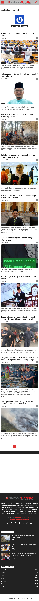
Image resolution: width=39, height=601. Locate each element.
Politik (2, 103)
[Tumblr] (24, 523)
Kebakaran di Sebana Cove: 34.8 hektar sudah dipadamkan (18, 115)
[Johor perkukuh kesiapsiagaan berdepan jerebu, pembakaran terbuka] (19, 420)
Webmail (24, 596)
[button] (36, 2)
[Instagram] (12, 523)
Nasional (3, 63)
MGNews (3, 578)
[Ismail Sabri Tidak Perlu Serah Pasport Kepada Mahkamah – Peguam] (5, 556)
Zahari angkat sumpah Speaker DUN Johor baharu (19, 277)
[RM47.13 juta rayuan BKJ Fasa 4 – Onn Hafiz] (19, 52)
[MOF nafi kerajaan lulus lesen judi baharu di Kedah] (5, 538)
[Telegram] (20, 523)
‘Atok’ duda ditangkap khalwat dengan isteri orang (18, 238)
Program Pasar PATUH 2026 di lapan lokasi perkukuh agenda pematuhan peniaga (19, 358)
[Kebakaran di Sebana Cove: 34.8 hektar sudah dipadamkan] (19, 133)
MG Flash (3, 586)
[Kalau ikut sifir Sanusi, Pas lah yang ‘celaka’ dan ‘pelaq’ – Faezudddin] (19, 92)
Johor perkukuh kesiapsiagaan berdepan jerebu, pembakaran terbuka (18, 402)
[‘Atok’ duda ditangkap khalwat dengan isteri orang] (19, 256)
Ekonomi (3, 387)
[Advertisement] (19, 473)
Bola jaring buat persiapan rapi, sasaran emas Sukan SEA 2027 (18, 156)
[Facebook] (8, 523)
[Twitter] (27, 523)
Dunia (2, 584)
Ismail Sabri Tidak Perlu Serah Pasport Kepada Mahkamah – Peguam (24, 554)
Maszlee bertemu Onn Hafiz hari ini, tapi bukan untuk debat (18, 196)
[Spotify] (16, 523)
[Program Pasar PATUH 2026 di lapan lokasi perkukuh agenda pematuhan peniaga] (19, 376)
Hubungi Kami (16, 596)
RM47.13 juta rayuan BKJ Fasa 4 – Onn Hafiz (17, 34)
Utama (3, 572)
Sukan (2, 184)
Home (2, 7)
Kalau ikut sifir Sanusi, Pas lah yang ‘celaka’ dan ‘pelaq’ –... (19, 75)
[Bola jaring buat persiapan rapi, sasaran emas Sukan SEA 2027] (19, 173)
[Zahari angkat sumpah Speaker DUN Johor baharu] (19, 295)
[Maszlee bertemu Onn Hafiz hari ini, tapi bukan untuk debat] (19, 214)
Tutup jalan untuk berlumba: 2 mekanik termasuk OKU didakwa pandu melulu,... (18, 318)
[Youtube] (31, 523)
